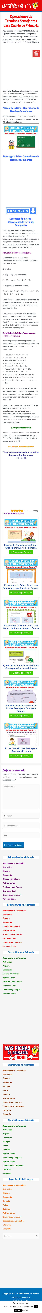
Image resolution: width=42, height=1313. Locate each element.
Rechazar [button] (18, 1310)
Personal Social (9, 899)
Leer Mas (25, 1310)
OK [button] (36, 1306)
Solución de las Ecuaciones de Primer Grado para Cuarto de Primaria (21, 708)
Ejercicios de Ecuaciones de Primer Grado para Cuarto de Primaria (21, 667)
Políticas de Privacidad (21, 1297)
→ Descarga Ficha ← (21, 552)
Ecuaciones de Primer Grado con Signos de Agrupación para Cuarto (21, 626)
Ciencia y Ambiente (11, 879)
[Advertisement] (21, 67)
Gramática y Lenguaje (12, 895)
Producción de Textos (12, 887)
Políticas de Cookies (21, 1300)
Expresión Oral (9, 891)
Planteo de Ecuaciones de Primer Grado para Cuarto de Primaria (21, 546)
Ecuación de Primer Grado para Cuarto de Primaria (21, 749)
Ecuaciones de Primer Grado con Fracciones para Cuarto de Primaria (21, 586)
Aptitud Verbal (9, 883)
